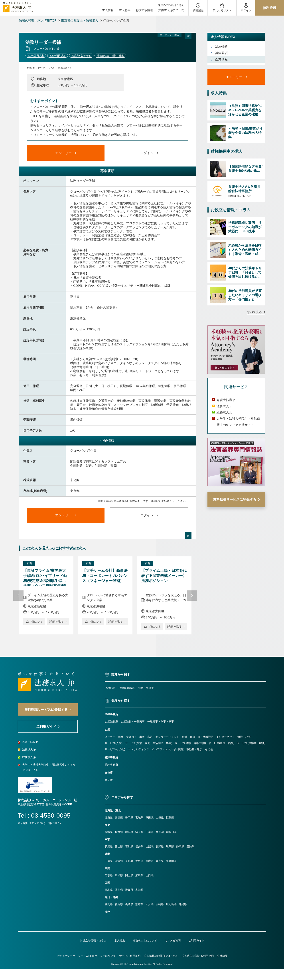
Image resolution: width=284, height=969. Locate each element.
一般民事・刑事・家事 (160, 721)
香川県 (119, 889)
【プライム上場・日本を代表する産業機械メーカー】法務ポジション (164, 575)
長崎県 (129, 904)
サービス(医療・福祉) (221, 743)
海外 (107, 911)
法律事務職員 (127, 688)
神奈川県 (171, 832)
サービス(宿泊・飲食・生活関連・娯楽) (148, 743)
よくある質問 (173, 940)
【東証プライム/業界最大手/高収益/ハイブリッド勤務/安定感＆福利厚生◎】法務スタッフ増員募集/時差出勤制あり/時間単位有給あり (45, 577)
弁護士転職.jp (226, 400)
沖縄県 (183, 904)
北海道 (109, 817)
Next (192, 595)
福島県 (170, 817)
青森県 (119, 817)
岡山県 (129, 875)
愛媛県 (129, 889)
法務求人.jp (224, 406)
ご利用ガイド (196, 940)
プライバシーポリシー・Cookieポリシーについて (86, 955)
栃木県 (119, 832)
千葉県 (150, 832)
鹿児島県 (171, 904)
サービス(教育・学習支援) (190, 743)
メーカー (110, 736)
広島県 (139, 875)
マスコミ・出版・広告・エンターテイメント (152, 736)
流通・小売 (244, 736)
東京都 (160, 832)
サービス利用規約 (129, 955)
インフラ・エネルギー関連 (168, 749)
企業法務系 (111, 721)
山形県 (160, 817)
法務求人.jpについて (171, 10)
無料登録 (269, 8)
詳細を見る (56, 621)
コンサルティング (138, 749)
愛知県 (190, 846)
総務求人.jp (224, 412)
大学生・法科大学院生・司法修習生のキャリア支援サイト (48, 767)
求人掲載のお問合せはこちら (161, 955)
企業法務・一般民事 (133, 721)
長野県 (160, 846)
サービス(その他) (115, 749)
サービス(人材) (113, 743)
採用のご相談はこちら (171, 5)
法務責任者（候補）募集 (110, 55)
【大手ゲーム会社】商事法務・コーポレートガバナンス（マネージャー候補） (105, 575)
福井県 (139, 846)
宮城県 (139, 817)
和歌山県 (171, 861)
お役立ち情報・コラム (93, 940)
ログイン (246, 10)
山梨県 (150, 846)
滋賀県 (119, 861)
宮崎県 (160, 904)
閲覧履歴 (198, 10)
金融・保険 (188, 736)
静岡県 (180, 846)
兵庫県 (150, 861)
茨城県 (109, 832)
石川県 (129, 846)
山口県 (150, 875)
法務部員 (110, 688)
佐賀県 (119, 904)
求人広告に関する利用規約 (198, 955)
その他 (209, 749)
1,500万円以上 (57, 55)
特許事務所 (111, 764)
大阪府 (139, 861)
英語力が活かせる (81, 55)
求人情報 (108, 10)
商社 (120, 736)
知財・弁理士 (146, 688)
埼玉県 (139, 832)
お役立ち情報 (144, 10)
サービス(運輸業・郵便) (251, 743)
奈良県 (160, 861)
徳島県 (109, 889)
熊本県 (139, 904)
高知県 (139, 889)
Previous (18, 595)
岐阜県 (170, 846)
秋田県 (150, 817)
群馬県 (129, 832)
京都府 (129, 861)
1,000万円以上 (36, 55)
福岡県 (109, 904)
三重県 (109, 861)
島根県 (119, 875)
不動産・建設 (194, 749)
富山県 (119, 846)
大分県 (150, 904)
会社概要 (222, 955)
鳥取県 (109, 875)
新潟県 (109, 846)
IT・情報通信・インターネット (216, 736)
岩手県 (129, 817)
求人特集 (124, 10)
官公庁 (109, 780)
